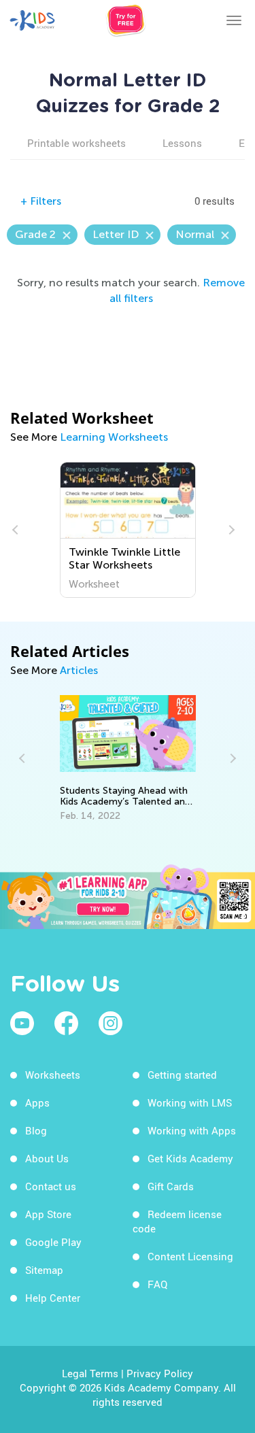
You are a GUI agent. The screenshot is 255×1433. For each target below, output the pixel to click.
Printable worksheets (76, 143)
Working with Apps (192, 1130)
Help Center (52, 1297)
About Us (47, 1158)
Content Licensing (190, 1256)
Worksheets (52, 1074)
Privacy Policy (159, 1373)
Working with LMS (190, 1102)
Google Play (53, 1242)
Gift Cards (171, 1186)
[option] (87, 530)
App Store (48, 1214)
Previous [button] (17, 530)
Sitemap (44, 1270)
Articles (79, 670)
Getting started (182, 1074)
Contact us (50, 1186)
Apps (37, 1102)
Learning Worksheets (114, 437)
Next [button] (230, 530)
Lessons (182, 143)
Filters (40, 201)
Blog (36, 1130)
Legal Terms (90, 1373)
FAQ (157, 1284)
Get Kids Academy (190, 1158)
